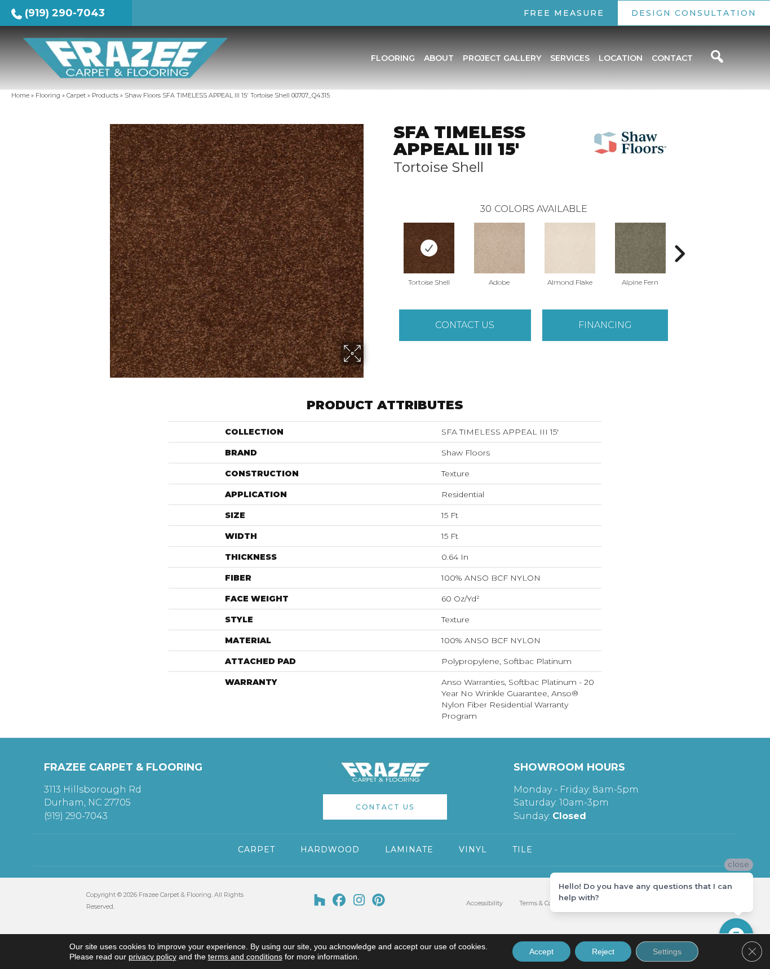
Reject (603, 951)
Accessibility (484, 903)
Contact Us (464, 325)
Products (105, 95)
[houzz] (320, 900)
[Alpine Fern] (640, 248)
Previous (387, 236)
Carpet (76, 95)
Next (679, 236)
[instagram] (359, 900)
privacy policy (152, 956)
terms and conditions (245, 956)
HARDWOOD (330, 849)
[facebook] (339, 900)
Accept (541, 951)
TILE (522, 849)
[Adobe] (499, 248)
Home (20, 95)
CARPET (256, 849)
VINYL (473, 849)
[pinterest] (379, 900)
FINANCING (605, 325)
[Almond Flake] (570, 248)
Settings (667, 951)
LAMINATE (409, 849)
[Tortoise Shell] (429, 248)
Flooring (48, 95)
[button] (385, 807)
